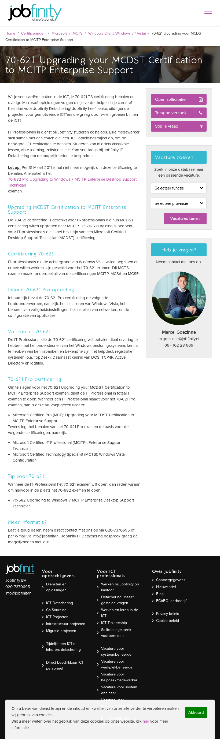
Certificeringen (33, 33)
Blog (160, 594)
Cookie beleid (167, 620)
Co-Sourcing (56, 610)
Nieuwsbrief (166, 587)
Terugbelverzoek (170, 113)
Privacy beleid (167, 613)
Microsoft (59, 33)
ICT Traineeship (114, 623)
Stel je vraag (166, 126)
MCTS (77, 33)
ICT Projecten (57, 617)
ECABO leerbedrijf (171, 601)
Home (10, 33)
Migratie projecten (61, 631)
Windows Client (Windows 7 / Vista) (117, 33)
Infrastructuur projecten (65, 624)
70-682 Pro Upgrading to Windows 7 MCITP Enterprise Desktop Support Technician (72, 182)
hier (146, 721)
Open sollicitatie (170, 99)
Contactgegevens (170, 580)
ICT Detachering (59, 603)
